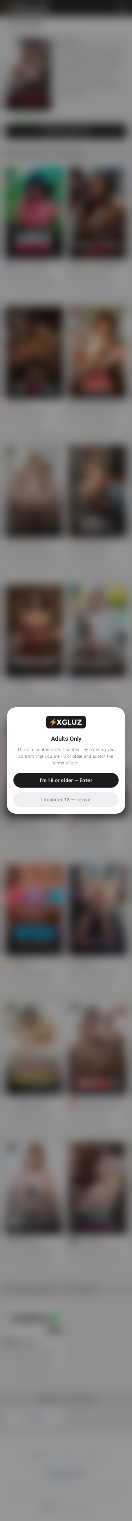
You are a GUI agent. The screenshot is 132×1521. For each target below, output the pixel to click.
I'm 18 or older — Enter (66, 780)
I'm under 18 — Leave (66, 799)
